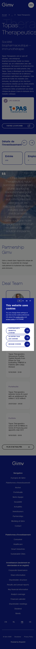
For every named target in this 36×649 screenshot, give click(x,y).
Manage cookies (14, 344)
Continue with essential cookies (14, 331)
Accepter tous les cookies (14, 337)
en (19, 300)
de (30, 300)
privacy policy (10, 319)
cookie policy (20, 317)
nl (23, 300)
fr (26, 300)
